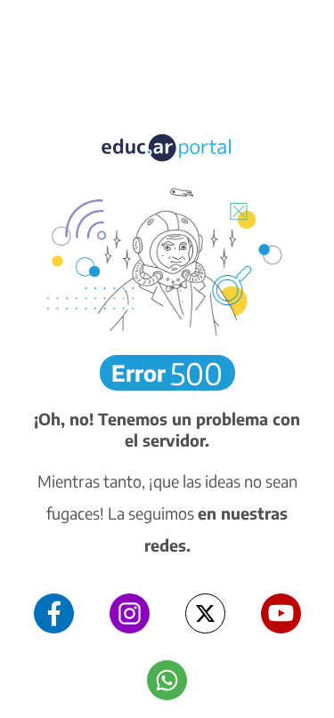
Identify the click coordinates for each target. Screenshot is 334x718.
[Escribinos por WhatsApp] (167, 680)
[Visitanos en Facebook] (53, 613)
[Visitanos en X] (205, 613)
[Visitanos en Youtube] (281, 613)
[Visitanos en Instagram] (129, 613)
